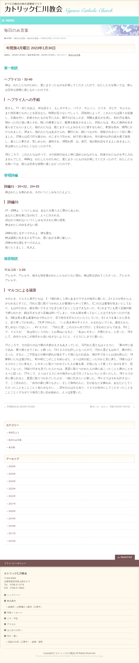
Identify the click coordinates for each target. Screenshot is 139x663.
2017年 (12, 533)
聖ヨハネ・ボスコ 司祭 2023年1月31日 (112, 406)
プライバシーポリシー (15, 563)
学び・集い (12, 635)
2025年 (12, 473)
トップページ (13, 595)
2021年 (12, 503)
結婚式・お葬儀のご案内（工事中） (25, 606)
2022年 (12, 496)
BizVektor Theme (70, 656)
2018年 (12, 526)
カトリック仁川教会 (65, 653)
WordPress (53, 656)
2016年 (12, 541)
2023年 (12, 488)
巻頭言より (14, 432)
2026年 (12, 466)
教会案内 (11, 600)
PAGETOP (126, 557)
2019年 (12, 518)
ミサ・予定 (12, 618)
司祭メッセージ (14, 612)
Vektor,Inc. (87, 656)
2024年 (12, 481)
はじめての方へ (14, 630)
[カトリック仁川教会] (59, 9)
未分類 (12, 447)
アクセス (11, 624)
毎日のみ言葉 (74, 54)
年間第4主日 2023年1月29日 (19, 406)
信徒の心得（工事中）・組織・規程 (25, 641)
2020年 (12, 511)
